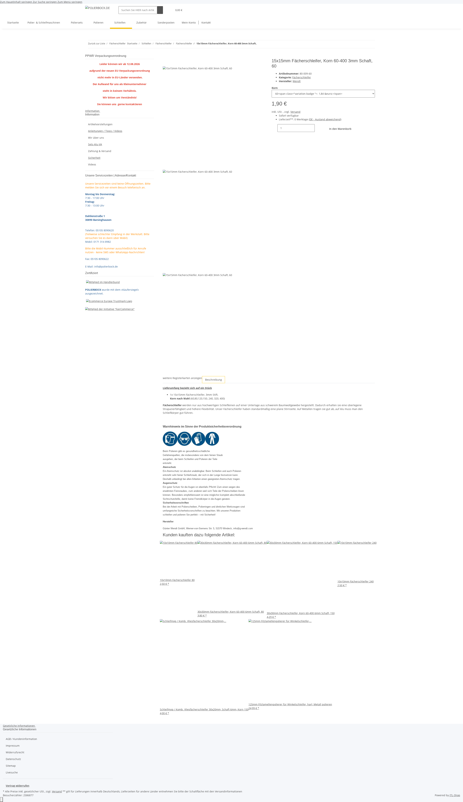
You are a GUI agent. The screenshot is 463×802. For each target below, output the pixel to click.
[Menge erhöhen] (317, 128)
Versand (295, 111)
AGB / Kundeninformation (21, 739)
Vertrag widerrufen (17, 785)
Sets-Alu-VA (95, 144)
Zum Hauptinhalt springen (16, 2)
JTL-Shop (455, 795)
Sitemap (11, 765)
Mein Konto (189, 22)
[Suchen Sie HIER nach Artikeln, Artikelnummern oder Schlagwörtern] (160, 10)
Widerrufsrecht (15, 752)
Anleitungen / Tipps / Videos (105, 131)
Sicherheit (94, 157)
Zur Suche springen (45, 2)
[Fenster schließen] (166, 62)
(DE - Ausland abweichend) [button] (325, 119)
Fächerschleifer (301, 77)
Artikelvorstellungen (100, 124)
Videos (92, 164)
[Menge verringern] (274, 128)
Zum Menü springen (70, 2)
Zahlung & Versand (99, 151)
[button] (169, 10)
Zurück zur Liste (96, 43)
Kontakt (206, 22)
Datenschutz (13, 759)
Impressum (13, 745)
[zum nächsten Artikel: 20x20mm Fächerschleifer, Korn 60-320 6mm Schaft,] (266, 44)
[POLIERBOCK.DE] (97, 8)
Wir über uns (96, 137)
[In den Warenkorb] (166, 56)
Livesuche (12, 772)
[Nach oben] (1, 799)
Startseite (13, 22)
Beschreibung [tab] (213, 379)
